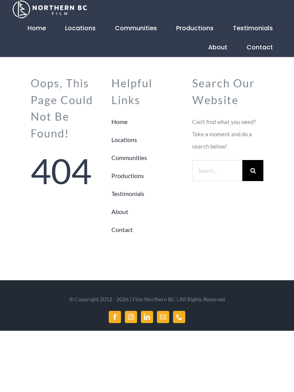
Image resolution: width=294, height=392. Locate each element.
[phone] (179, 317)
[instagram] (131, 317)
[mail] (163, 317)
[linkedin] (147, 317)
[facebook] (115, 317)
